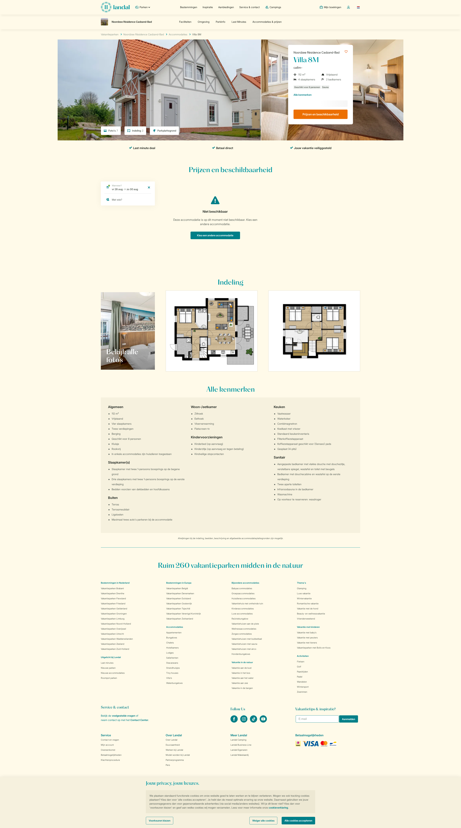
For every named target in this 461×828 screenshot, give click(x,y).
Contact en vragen (110, 739)
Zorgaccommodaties (242, 633)
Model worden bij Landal (178, 755)
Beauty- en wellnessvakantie (311, 613)
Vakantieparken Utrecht (112, 633)
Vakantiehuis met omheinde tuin (247, 603)
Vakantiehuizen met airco (244, 649)
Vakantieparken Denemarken (180, 593)
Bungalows (171, 637)
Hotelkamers (172, 647)
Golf (299, 666)
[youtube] (263, 721)
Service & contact (249, 7)
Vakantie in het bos (241, 673)
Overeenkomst (108, 750)
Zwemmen (302, 691)
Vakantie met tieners (307, 642)
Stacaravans (172, 662)
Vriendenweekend (306, 618)
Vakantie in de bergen (242, 688)
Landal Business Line (240, 744)
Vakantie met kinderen (308, 627)
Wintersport (303, 686)
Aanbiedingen (226, 7)
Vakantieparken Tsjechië (178, 608)
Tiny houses (172, 673)
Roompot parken (109, 678)
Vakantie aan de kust (242, 668)
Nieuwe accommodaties (113, 673)
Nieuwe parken (108, 668)
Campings (275, 7)
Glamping (301, 588)
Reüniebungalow (240, 618)
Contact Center (139, 719)
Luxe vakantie (303, 593)
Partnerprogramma (175, 760)
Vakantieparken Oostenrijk (179, 603)
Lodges (170, 652)
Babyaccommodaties (242, 588)
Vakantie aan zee (240, 683)
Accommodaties (174, 627)
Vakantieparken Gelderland (114, 608)
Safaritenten (172, 657)
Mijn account (107, 744)
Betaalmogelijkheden (111, 755)
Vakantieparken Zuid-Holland (115, 649)
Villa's (169, 678)
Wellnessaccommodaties (244, 628)
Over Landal (171, 739)
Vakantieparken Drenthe (112, 593)
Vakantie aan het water (243, 678)
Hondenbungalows (241, 654)
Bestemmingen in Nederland (115, 582)
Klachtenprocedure (110, 760)
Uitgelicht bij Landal (111, 657)
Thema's (301, 582)
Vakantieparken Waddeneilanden (117, 638)
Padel (299, 676)
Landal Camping (238, 739)
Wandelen (302, 681)
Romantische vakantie (308, 603)
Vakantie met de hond (307, 608)
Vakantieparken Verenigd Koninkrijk (183, 613)
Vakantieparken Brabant (112, 588)
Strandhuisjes (173, 668)
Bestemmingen (188, 7)
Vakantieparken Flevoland (113, 598)
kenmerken (303, 94)
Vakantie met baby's (306, 632)
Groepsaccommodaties (243, 593)
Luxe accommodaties (242, 613)
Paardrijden (302, 671)
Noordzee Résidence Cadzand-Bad (316, 52)
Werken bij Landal (174, 750)
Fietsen (300, 661)
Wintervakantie (304, 598)
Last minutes (107, 662)
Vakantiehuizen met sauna (244, 644)
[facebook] (234, 721)
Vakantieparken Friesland (113, 603)
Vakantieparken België (177, 588)
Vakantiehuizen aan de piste (245, 623)
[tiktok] (254, 721)
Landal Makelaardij (239, 755)
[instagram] (244, 721)
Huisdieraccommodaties (244, 598)
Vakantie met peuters (307, 637)
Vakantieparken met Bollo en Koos (313, 647)
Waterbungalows (174, 683)
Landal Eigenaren (238, 750)
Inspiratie (208, 7)
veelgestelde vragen (123, 715)
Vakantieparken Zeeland (112, 644)
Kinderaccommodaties (243, 608)
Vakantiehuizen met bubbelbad (247, 638)
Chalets (170, 642)
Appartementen (174, 632)
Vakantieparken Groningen (114, 613)
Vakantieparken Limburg (112, 618)
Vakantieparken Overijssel (113, 628)
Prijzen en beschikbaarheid (321, 114)
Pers (168, 765)
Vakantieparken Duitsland (178, 598)
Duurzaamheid (173, 744)
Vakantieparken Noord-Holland (116, 623)
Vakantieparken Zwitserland (179, 618)
